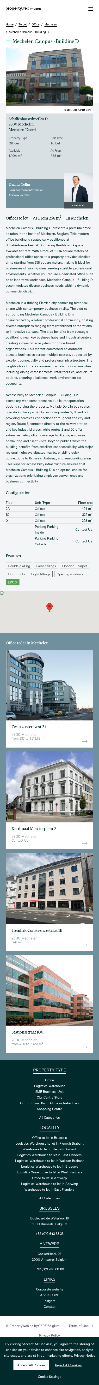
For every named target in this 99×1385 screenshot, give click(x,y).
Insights (49, 1300)
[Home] (23, 9)
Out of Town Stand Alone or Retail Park (49, 1102)
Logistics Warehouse (49, 1085)
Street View (84, 109)
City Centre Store (49, 1097)
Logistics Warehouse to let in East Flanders (49, 1154)
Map (75, 109)
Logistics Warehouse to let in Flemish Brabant (49, 1143)
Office (49, 1079)
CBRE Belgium (48, 1325)
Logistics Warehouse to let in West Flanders (49, 1172)
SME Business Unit (49, 1091)
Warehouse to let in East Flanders (49, 1189)
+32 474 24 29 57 (20, 194)
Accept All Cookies (31, 1364)
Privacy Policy (49, 1335)
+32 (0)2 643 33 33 (49, 1233)
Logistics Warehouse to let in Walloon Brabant (49, 1160)
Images (68, 109)
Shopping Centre (49, 1108)
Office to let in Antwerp (49, 1177)
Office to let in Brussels (49, 1137)
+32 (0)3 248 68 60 (49, 1268)
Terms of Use (78, 1325)
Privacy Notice (84, 1355)
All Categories (49, 1117)
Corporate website (49, 1289)
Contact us (78, 205)
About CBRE (49, 1294)
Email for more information (26, 190)
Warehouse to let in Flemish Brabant (49, 1149)
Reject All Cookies (68, 1364)
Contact (50, 1306)
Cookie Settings (49, 1376)
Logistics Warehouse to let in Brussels (49, 1166)
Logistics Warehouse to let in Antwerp (49, 1183)
